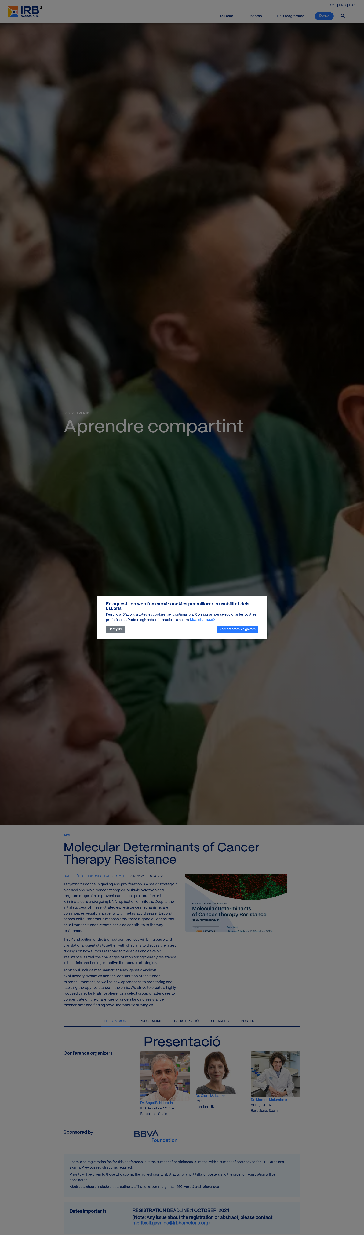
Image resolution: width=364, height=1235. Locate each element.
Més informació (202, 619)
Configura (115, 629)
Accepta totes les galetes (238, 629)
